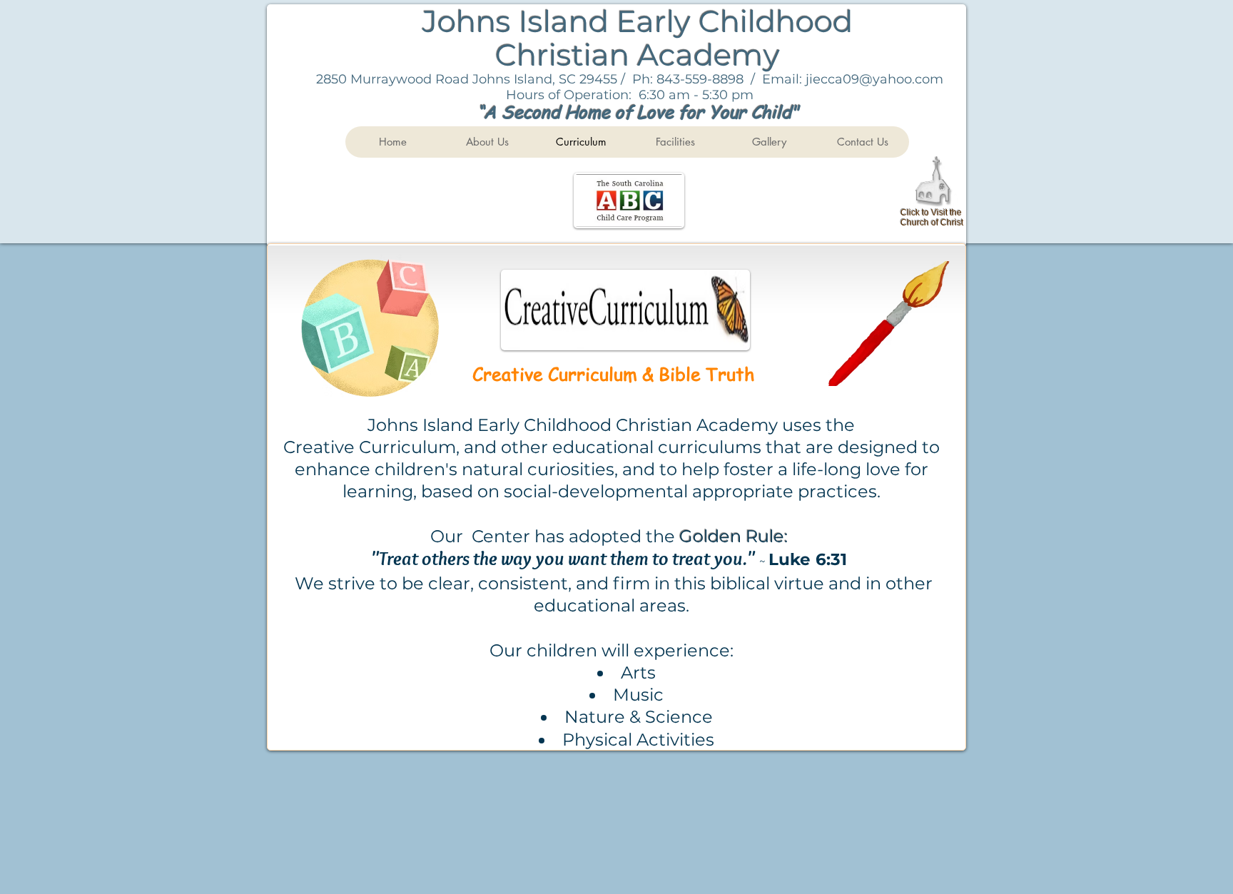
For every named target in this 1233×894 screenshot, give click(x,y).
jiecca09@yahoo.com (874, 79)
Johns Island (519, 21)
